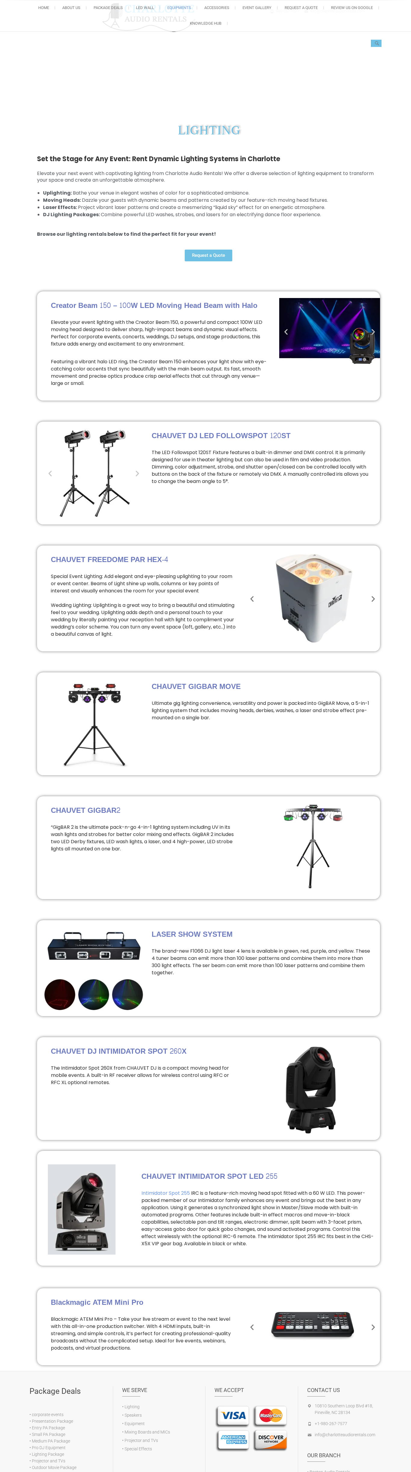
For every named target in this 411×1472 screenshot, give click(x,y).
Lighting (132, 1406)
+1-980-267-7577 (331, 1423)
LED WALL (145, 7)
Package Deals (108, 7)
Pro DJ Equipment (49, 1447)
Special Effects (138, 1448)
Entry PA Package (48, 1427)
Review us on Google (352, 7)
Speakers (133, 1415)
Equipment (135, 1423)
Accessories (216, 7)
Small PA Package (48, 1434)
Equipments (179, 7)
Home (43, 7)
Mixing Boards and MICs (147, 1432)
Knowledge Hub (205, 23)
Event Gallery (257, 7)
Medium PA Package (51, 1441)
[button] (286, 331)
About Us (71, 7)
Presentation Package (52, 1421)
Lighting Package (48, 1454)
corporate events (47, 1414)
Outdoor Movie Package (54, 1467)
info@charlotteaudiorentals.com (345, 1434)
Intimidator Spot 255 (166, 1192)
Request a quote (301, 7)
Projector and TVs (48, 1460)
